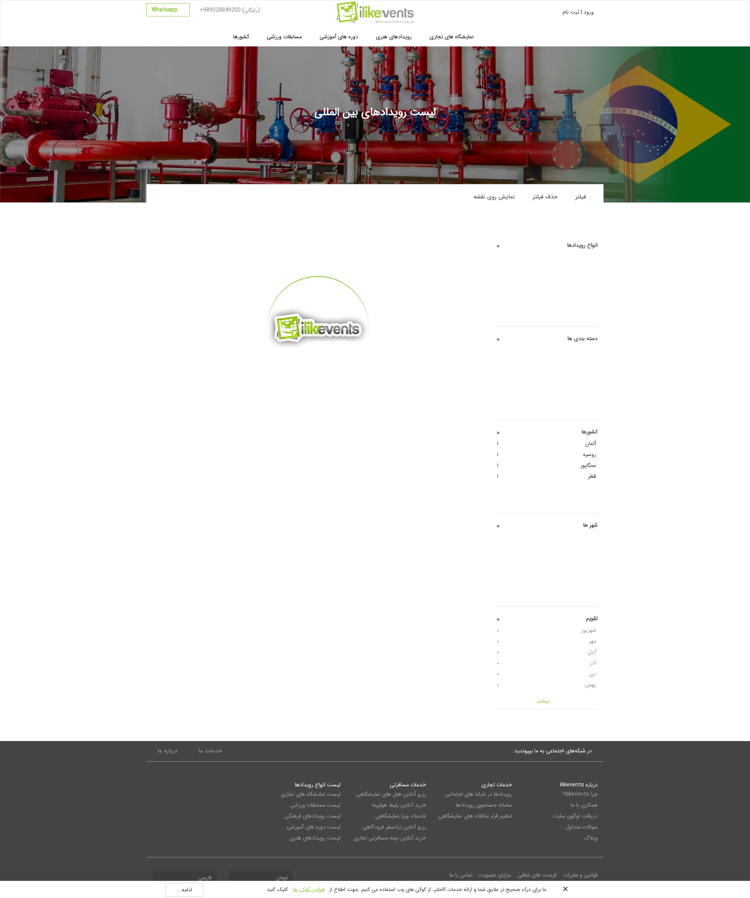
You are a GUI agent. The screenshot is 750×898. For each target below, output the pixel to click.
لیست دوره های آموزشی (314, 827)
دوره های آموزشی (339, 36)
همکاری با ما (584, 805)
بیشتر (317, 390)
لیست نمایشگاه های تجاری (311, 794)
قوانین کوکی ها (308, 890)
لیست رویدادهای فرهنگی (313, 816)
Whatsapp (165, 9)
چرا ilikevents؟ (580, 794)
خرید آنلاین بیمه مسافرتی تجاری (390, 838)
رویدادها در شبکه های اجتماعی (478, 794)
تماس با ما (461, 875)
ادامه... (184, 890)
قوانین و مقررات (580, 875)
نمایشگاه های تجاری (451, 36)
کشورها (241, 36)
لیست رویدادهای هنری (315, 838)
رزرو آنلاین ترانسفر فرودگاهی (394, 827)
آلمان (546, 443)
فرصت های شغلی (537, 875)
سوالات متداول (582, 827)
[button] (499, 196)
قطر (546, 476)
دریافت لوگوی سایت (575, 816)
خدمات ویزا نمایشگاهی (400, 816)
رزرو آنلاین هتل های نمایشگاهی (391, 794)
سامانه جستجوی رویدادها (484, 805)
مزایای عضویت (495, 875)
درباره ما (167, 750)
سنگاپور (546, 465)
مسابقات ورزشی (284, 36)
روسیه (546, 454)
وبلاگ (591, 838)
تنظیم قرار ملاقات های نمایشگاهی (475, 816)
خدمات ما (210, 750)
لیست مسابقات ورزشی (315, 805)
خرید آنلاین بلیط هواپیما (399, 805)
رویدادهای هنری (394, 36)
